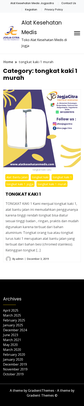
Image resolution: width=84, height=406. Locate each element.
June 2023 (10, 335)
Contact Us (68, 3)
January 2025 (13, 325)
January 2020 (13, 359)
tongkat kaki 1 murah (52, 184)
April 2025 (10, 310)
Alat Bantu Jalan (17, 177)
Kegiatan (31, 9)
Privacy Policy (54, 9)
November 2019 (15, 369)
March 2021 (12, 340)
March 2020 (12, 349)
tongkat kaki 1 (62, 177)
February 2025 (14, 320)
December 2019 (15, 364)
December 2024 (15, 330)
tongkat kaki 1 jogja (19, 184)
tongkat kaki (40, 177)
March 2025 (12, 315)
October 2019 (13, 374)
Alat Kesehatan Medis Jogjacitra (32, 3)
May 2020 (10, 344)
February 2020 (14, 354)
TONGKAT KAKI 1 (23, 194)
